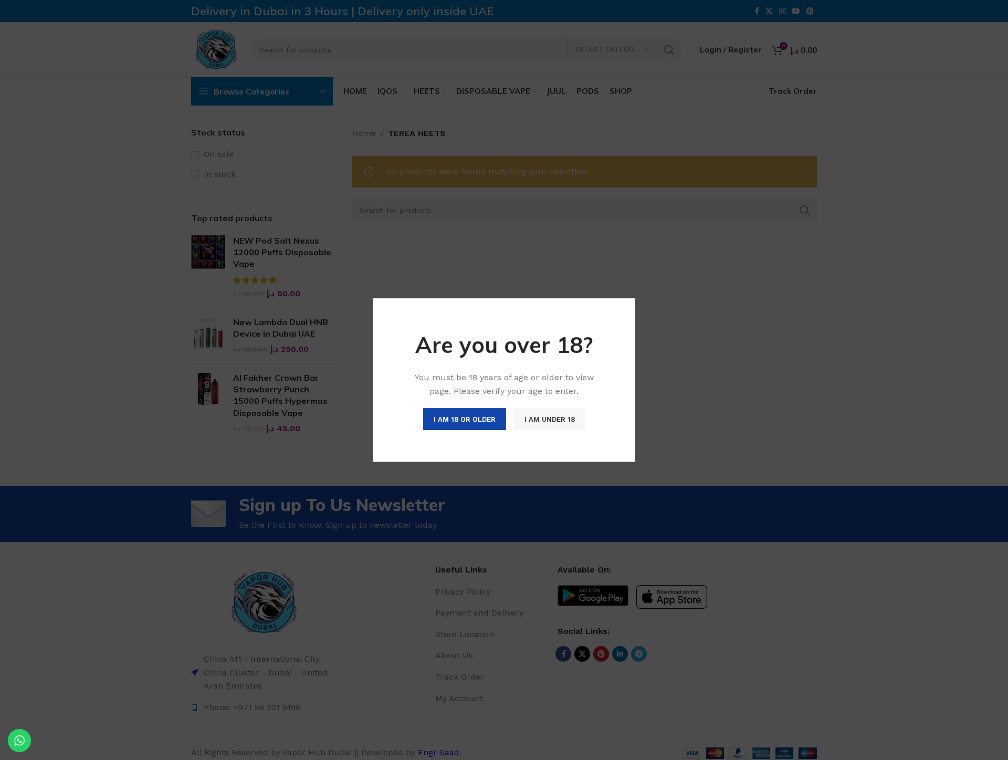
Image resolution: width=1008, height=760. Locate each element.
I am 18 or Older (465, 419)
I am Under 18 (549, 419)
